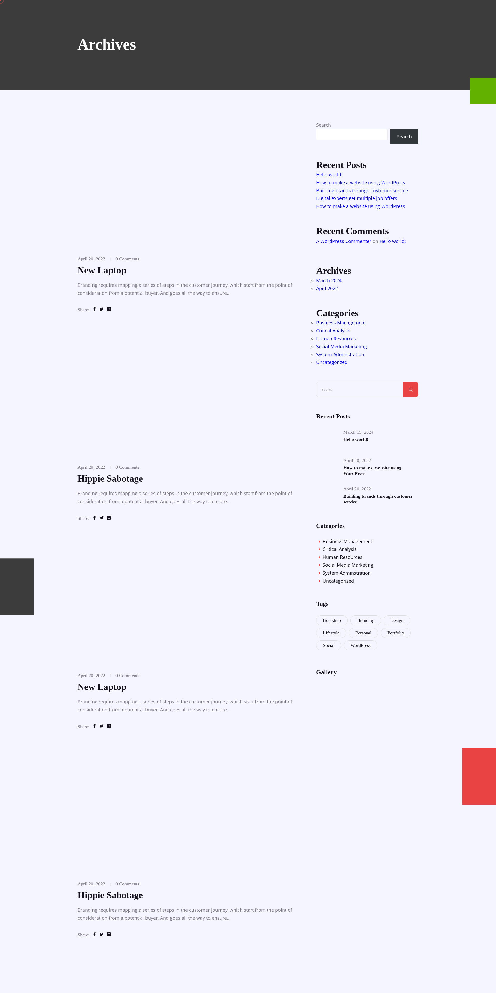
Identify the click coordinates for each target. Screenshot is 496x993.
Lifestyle (331, 632)
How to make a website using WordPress (360, 182)
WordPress (361, 645)
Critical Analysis (333, 331)
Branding (365, 620)
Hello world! (329, 174)
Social (329, 645)
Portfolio (396, 632)
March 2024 (329, 280)
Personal (363, 632)
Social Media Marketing (341, 346)
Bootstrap (332, 620)
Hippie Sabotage (110, 478)
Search (323, 125)
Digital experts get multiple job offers (356, 198)
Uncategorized (331, 362)
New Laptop (102, 270)
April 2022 (327, 288)
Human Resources (336, 339)
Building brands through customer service (362, 190)
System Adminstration (340, 354)
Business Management (341, 323)
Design (397, 620)
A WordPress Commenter (343, 241)
